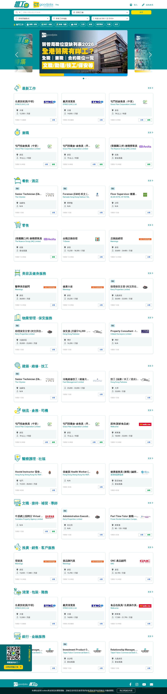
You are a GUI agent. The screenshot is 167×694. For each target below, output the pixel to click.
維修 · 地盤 (63, 24)
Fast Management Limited (73, 382)
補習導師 (99, 24)
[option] (36, 108)
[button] (18, 12)
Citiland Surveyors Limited (121, 334)
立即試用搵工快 (12, 667)
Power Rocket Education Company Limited (128, 519)
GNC (112, 564)
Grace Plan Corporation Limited (123, 104)
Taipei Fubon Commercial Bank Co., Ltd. (79, 653)
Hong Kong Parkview (71, 334)
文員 (82, 24)
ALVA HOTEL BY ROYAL (120, 197)
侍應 (75, 24)
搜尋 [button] (141, 12)
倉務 (90, 24)
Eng (57, 5)
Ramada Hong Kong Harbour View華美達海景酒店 (83, 197)
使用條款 (100, 690)
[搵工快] (33, 684)
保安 (116, 24)
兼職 (148, 120)
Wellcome (114, 427)
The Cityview (20, 197)
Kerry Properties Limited (120, 289)
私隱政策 (91, 690)
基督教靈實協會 (117, 475)
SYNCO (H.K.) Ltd (22, 104)
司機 (108, 24)
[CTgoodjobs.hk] (21, 684)
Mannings (114, 241)
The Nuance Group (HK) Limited (123, 149)
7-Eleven (66, 241)
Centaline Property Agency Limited (29, 519)
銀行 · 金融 (48, 24)
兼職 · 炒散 (33, 24)
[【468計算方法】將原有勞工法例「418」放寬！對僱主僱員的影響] (83, 53)
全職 (53, 120)
